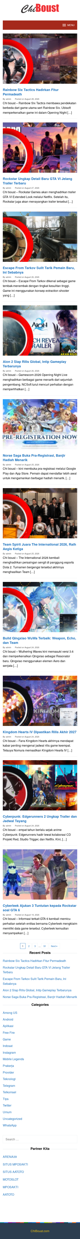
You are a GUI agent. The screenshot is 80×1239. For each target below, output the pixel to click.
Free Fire (9, 1032)
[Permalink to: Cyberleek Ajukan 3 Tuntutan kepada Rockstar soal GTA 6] (40, 876)
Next (53, 946)
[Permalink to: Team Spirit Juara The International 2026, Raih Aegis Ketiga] (40, 514)
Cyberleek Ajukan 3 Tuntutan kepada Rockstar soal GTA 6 (39, 907)
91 (45, 946)
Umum (7, 1112)
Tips (6, 1099)
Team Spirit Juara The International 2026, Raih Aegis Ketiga (39, 546)
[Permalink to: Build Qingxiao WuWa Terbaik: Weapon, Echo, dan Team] (40, 608)
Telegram (9, 1085)
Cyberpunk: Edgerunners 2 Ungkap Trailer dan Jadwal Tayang (40, 818)
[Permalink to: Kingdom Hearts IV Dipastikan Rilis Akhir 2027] (40, 702)
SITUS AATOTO (13, 1172)
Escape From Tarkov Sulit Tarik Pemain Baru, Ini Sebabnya (39, 270)
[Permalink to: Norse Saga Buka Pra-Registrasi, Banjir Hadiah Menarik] (40, 426)
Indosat (7, 1046)
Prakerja (8, 1066)
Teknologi (9, 1079)
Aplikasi (8, 1026)
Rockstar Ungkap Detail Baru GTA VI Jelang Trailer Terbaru (37, 181)
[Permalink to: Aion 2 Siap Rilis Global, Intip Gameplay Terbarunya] (40, 332)
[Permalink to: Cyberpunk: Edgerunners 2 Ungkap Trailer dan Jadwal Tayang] (40, 787)
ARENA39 (10, 1157)
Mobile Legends (13, 1059)
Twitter (7, 1105)
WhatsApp (10, 1125)
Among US (10, 1012)
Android (8, 1019)
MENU (70, 25)
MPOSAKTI (10, 1187)
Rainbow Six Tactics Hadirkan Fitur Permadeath (31, 92)
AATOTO (8, 1194)
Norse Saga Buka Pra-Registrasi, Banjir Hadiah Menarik (34, 457)
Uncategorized (12, 1119)
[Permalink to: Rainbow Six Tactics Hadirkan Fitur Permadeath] (40, 60)
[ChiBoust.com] (40, 8)
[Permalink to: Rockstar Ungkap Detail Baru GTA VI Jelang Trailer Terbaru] (40, 149)
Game (7, 1039)
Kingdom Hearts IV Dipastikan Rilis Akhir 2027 (39, 731)
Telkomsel (9, 1092)
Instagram (9, 1052)
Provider (8, 1072)
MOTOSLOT (11, 1179)
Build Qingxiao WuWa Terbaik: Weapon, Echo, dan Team (39, 640)
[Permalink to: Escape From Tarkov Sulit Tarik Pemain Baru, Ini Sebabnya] (40, 238)
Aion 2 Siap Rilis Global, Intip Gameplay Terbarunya (34, 363)
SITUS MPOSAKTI (15, 1164)
